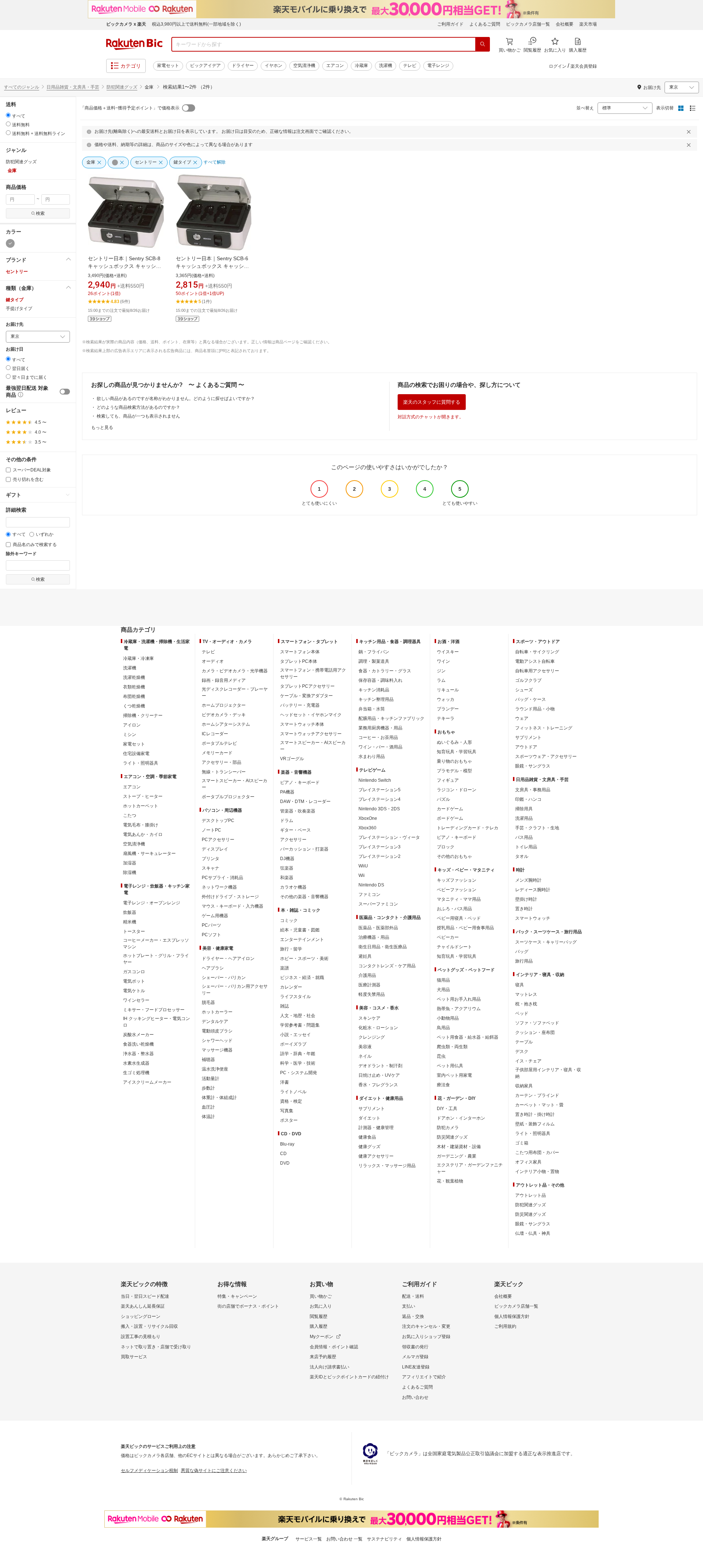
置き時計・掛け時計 (535, 1114)
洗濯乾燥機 (134, 677)
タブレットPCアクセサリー (307, 686)
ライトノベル (293, 1091)
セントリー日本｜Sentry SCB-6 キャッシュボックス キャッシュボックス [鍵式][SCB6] (212, 266)
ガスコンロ (134, 971)
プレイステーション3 (379, 846)
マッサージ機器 (217, 1050)
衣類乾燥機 (134, 687)
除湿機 (129, 872)
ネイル (365, 1056)
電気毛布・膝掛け (140, 825)
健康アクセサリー (376, 1156)
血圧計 (208, 1107)
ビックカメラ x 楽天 (126, 24)
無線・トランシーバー (224, 771)
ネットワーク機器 (219, 887)
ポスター (289, 1120)
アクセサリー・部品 (221, 762)
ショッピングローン (140, 1316)
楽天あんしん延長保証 (143, 1306)
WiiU (363, 865)
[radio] (8, 115)
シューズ (524, 689)
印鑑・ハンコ (528, 799)
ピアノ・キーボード (300, 782)
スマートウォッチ (532, 918)
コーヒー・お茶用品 (378, 737)
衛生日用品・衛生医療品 (382, 946)
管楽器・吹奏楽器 (297, 811)
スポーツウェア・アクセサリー (546, 756)
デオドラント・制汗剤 (380, 1065)
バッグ (521, 951)
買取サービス (134, 1356)
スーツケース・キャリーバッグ (546, 942)
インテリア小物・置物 (537, 1171)
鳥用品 (443, 1027)
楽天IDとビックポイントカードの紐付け (349, 1376)
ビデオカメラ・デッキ (224, 714)
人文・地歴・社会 (297, 1015)
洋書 (284, 1082)
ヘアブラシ (213, 968)
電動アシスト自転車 (535, 661)
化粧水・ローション (378, 1027)
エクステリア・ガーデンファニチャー (470, 1168)
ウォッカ (445, 699)
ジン (441, 670)
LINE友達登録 (415, 1367)
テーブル (524, 1042)
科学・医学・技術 (297, 1063)
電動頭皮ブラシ (217, 1031)
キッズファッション (456, 880)
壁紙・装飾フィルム (535, 1124)
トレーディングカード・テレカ (467, 827)
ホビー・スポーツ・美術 (304, 958)
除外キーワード (21, 554)
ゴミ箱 (521, 1143)
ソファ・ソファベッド (537, 1023)
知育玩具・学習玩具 (456, 751)
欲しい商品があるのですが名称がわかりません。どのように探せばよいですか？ (176, 398)
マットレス (526, 994)
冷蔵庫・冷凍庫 (138, 658)
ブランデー (448, 708)
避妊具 (365, 956)
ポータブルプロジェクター (228, 796)
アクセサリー (293, 839)
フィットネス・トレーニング (543, 728)
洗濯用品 (524, 818)
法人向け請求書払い (329, 1367)
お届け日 (14, 349)
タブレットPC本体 (298, 661)
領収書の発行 (415, 1346)
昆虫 (441, 1056)
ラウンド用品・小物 (535, 708)
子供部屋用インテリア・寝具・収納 (548, 1073)
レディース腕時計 (532, 889)
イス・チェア (528, 1061)
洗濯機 (385, 65)
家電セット (168, 65)
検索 (40, 213)
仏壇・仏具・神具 (532, 1233)
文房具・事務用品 (532, 789)
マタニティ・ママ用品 (459, 899)
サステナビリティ (384, 1539)
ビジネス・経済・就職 (302, 977)
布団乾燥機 (134, 696)
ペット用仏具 (450, 1065)
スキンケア (369, 1018)
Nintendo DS (371, 885)
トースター (134, 931)
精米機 (129, 921)
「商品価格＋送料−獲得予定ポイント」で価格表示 (129, 108)
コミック (289, 920)
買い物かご (321, 1296)
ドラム (286, 820)
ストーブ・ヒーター (143, 796)
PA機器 (287, 792)
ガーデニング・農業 (456, 1156)
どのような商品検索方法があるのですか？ (138, 407)
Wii (361, 875)
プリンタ (210, 858)
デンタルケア (215, 1021)
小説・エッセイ (295, 1034)
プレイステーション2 (379, 856)
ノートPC (211, 830)
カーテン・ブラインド (537, 1095)
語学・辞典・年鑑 (297, 1053)
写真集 (286, 1110)
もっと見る (102, 427)
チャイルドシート (454, 946)
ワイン (443, 661)
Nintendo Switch (374, 780)
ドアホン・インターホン (461, 1118)
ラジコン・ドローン (456, 789)
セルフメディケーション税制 (149, 1470)
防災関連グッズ (452, 1137)
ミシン (129, 734)
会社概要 (564, 24)
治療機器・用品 (373, 937)
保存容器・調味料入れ (380, 680)
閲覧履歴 (318, 1316)
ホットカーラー (217, 1012)
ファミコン (369, 894)
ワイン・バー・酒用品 (380, 747)
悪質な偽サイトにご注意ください (214, 1470)
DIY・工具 (447, 1108)
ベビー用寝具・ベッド (459, 918)
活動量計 (210, 1078)
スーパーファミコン (378, 904)
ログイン (557, 66)
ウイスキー (448, 651)
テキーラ (445, 718)
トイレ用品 (526, 846)
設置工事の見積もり (140, 1336)
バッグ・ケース (530, 699)
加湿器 (129, 863)
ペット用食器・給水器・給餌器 (467, 1037)
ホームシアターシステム (226, 724)
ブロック (445, 846)
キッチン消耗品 (373, 689)
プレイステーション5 (379, 789)
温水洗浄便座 (215, 1069)
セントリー (17, 271)
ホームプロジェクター (224, 705)
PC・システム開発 (298, 1072)
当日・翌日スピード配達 (145, 1296)
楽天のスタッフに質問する (431, 402)
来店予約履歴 (323, 1356)
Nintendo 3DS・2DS (379, 808)
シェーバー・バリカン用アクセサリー (235, 989)
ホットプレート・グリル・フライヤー (156, 959)
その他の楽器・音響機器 (304, 896)
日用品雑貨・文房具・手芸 (73, 87)
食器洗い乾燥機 (138, 1044)
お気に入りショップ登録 (426, 1336)
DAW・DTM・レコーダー (305, 801)
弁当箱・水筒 (371, 708)
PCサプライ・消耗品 (222, 877)
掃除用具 (524, 808)
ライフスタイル (295, 996)
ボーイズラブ (293, 1044)
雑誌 (284, 1006)
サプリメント (371, 1108)
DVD (285, 1163)
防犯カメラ (448, 1127)
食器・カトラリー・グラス (384, 670)
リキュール (448, 689)
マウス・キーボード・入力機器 (232, 906)
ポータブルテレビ (219, 743)
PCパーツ (211, 925)
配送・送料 (413, 1296)
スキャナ (210, 868)
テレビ (409, 65)
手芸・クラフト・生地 (537, 827)
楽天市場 (588, 24)
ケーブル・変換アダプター (306, 695)
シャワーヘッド (217, 1040)
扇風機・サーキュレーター (149, 853)
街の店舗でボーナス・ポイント (248, 1306)
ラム (441, 680)
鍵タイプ (14, 299)
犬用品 (443, 989)
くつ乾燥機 (134, 706)
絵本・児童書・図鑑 (300, 930)
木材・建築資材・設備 (459, 1146)
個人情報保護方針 (511, 1316)
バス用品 (524, 837)
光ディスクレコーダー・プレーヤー (235, 692)
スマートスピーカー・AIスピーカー (234, 784)
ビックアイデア (205, 65)
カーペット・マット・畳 (539, 1104)
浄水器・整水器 (138, 1053)
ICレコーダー (215, 733)
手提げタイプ (19, 308)
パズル (443, 799)
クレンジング (371, 1037)
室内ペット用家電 (454, 1075)
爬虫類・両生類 (452, 1046)
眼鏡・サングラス (532, 766)
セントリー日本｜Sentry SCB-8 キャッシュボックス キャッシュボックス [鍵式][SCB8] (124, 266)
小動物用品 (448, 1018)
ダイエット (369, 1118)
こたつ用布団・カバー (537, 1152)
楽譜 (284, 968)
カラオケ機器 (293, 887)
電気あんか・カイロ (143, 834)
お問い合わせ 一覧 (344, 1539)
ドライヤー (243, 65)
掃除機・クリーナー (143, 715)
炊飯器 (129, 912)
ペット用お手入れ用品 (459, 999)
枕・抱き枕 (526, 1003)
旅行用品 (524, 961)
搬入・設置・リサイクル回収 (149, 1326)
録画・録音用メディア (224, 680)
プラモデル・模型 (454, 770)
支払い (408, 1306)
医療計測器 (369, 984)
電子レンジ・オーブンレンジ (151, 902)
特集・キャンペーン (237, 1296)
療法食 (443, 1084)
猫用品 (443, 980)
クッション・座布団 (535, 1032)
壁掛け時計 (526, 899)
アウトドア (526, 747)
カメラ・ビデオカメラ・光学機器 (235, 670)
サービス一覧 (308, 1539)
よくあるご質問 (484, 24)
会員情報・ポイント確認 (334, 1346)
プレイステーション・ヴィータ (389, 837)
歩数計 (208, 1088)
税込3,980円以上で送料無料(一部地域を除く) (196, 24)
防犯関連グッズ (122, 87)
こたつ (129, 815)
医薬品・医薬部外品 (378, 927)
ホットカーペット (140, 805)
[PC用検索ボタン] (482, 44)
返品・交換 (413, 1316)
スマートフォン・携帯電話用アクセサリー (313, 673)
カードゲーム (450, 808)
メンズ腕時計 (528, 880)
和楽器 (286, 877)
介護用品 (367, 975)
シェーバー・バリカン (224, 977)
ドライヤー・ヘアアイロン (228, 958)
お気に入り (321, 1306)
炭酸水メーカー (138, 1034)
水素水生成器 (136, 1063)
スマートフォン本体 (300, 651)
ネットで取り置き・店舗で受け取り (156, 1346)
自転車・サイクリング (537, 651)
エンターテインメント (302, 939)
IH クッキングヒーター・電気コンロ (156, 1022)
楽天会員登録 (583, 66)
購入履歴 (318, 1326)
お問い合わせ (415, 1397)
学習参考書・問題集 (300, 1025)
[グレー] (10, 243)
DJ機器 (287, 858)
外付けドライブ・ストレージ (230, 896)
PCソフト (211, 934)
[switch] (65, 392)
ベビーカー (448, 937)
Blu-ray (287, 1144)
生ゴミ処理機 (136, 1072)
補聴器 (208, 1059)
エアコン (335, 65)
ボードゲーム (450, 818)
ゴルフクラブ (528, 680)
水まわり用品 (371, 756)
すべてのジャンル (21, 87)
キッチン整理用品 (376, 699)
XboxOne (367, 818)
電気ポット (134, 981)
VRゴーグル (292, 758)
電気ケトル (134, 990)
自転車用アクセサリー (537, 670)
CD (283, 1153)
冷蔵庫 (361, 65)
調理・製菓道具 (373, 661)
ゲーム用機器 (215, 915)
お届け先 (14, 324)
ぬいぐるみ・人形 (454, 742)
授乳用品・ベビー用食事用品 (465, 927)
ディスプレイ (215, 849)
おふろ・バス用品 (454, 908)
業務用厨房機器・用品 (380, 728)
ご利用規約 (505, 1326)
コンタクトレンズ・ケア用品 (387, 965)
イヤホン (273, 65)
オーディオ (213, 661)
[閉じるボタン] (689, 132)
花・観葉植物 (450, 1181)
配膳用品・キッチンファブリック (391, 718)
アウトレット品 (530, 1195)
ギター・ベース (295, 830)
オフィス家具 (528, 1162)
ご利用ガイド (450, 24)
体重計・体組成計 (219, 1097)
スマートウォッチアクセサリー (311, 733)
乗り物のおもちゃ (454, 761)
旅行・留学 (291, 949)
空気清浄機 (304, 65)
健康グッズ (369, 1146)
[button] (38, 260)
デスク (521, 1051)
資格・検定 (291, 1101)
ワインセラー (136, 1000)
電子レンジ (438, 65)
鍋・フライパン (373, 651)
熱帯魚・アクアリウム (459, 1008)
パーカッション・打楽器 (304, 849)
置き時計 (524, 908)
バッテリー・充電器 (300, 705)
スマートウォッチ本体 (302, 724)
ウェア (521, 718)
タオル (521, 856)
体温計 (208, 1116)
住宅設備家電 (136, 753)
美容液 (365, 1046)
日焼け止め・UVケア (379, 1075)
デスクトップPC (218, 820)
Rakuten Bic (134, 44)
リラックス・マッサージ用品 (387, 1165)
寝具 (519, 984)
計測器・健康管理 (376, 1127)
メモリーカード (217, 752)
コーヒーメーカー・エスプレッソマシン (156, 943)
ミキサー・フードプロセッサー (154, 1009)
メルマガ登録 (415, 1356)
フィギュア (448, 780)
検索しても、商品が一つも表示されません (138, 416)
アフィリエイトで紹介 (424, 1376)
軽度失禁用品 (371, 994)
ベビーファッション (456, 889)
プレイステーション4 (379, 799)
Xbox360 (367, 827)
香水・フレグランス (378, 1084)
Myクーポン (321, 1336)
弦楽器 (286, 868)
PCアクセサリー (218, 839)
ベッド (521, 1013)
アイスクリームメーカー (147, 1082)
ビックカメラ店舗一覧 (528, 24)
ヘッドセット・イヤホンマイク (311, 714)
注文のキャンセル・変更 (426, 1326)
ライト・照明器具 (140, 763)
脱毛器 (208, 1002)
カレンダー (291, 987)
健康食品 (367, 1137)
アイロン (132, 725)
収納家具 (524, 1085)
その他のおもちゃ (454, 856)
